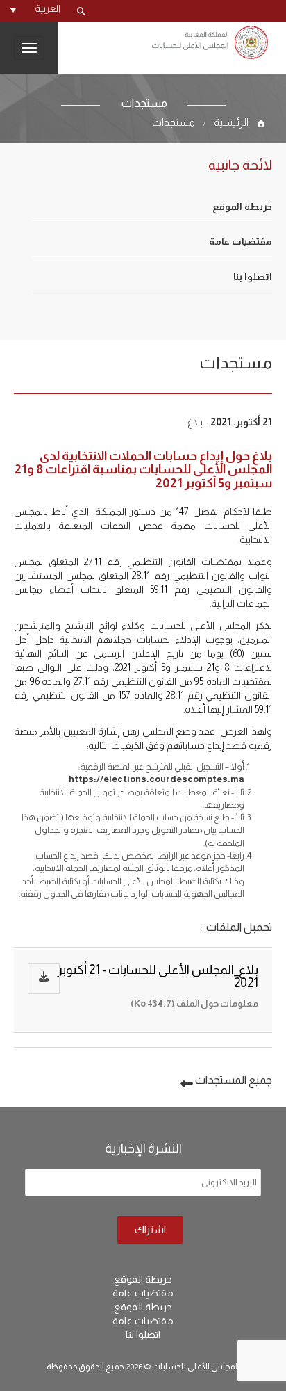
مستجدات (173, 122)
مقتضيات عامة (240, 241)
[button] (35, 8)
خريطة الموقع (242, 207)
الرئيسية (231, 122)
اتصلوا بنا (252, 277)
